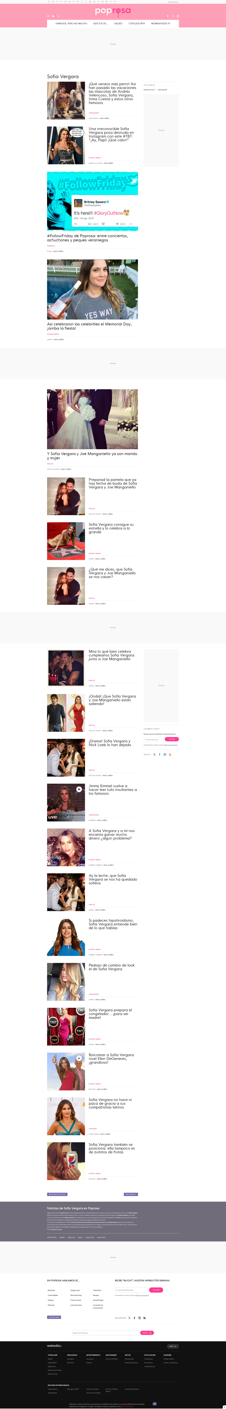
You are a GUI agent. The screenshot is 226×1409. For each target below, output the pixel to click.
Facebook (168, 16)
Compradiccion (149, 1366)
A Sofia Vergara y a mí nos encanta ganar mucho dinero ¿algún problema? (112, 834)
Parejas (50, 464)
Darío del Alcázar (96, 163)
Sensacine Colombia (93, 1393)
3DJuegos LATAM (73, 1389)
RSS (170, 754)
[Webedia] (54, 1345)
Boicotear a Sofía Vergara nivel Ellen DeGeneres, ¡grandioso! (111, 1058)
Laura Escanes (76, 1305)
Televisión (93, 1129)
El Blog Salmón (169, 1359)
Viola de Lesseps (53, 469)
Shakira (80, 1237)
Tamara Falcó (89, 1237)
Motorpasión (129, 1359)
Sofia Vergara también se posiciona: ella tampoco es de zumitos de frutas (112, 1147)
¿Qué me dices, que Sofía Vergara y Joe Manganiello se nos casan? (112, 572)
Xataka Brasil (52, 1393)
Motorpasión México (132, 1389)
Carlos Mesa (94, 118)
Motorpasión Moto (131, 1363)
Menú (48, 16)
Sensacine (90, 1359)
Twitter (173, 16)
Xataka (50, 1359)
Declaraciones (76, 1295)
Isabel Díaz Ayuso (149, 90)
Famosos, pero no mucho (71, 23)
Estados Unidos (95, 158)
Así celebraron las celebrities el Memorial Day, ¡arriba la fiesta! (89, 326)
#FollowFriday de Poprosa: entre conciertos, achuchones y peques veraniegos (87, 238)
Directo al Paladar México (112, 1390)
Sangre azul (71, 1237)
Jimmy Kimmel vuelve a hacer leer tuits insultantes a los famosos (113, 789)
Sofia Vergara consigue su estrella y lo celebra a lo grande (111, 527)
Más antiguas (131, 1194)
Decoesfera (148, 1363)
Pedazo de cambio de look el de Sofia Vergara (112, 966)
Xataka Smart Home (55, 1370)
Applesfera (52, 1366)
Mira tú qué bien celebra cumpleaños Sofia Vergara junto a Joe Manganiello (111, 654)
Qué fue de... (100, 23)
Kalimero (92, 820)
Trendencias (148, 1359)
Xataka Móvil (52, 1363)
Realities (62, 1237)
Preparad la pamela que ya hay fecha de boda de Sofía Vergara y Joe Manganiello (113, 483)
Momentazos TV (160, 23)
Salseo (118, 23)
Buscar (58, 16)
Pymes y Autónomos (171, 1363)
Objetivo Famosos (56, 1229)
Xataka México (53, 1389)
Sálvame (51, 1305)
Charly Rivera (94, 1134)
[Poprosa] (113, 12)
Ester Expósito (162, 90)
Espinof (89, 1363)
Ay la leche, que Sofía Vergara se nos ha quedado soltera (113, 878)
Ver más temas (54, 1317)
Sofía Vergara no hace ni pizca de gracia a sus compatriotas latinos (110, 1103)
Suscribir (172, 739)
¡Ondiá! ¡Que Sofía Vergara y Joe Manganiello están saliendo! (112, 699)
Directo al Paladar (112, 1359)
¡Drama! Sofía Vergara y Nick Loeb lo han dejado (110, 742)
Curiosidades (94, 113)
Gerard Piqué (101, 1237)
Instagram (178, 16)
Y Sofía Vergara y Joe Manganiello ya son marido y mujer (92, 455)
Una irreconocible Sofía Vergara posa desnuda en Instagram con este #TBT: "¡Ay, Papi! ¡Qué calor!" (111, 134)
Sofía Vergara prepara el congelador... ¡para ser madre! (110, 1013)
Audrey (49, 339)
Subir (171, 1346)
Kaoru (49, 251)
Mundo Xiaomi (52, 1374)
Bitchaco (92, 1089)
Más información (127, 1406)
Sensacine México (92, 1389)
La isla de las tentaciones (98, 1306)
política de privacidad (170, 745)
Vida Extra (70, 1363)
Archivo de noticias (58, 1194)
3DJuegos (70, 1359)
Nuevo (53, 16)
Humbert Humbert (95, 865)
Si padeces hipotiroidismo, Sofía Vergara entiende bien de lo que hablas (113, 923)
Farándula (51, 246)
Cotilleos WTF (137, 23)
